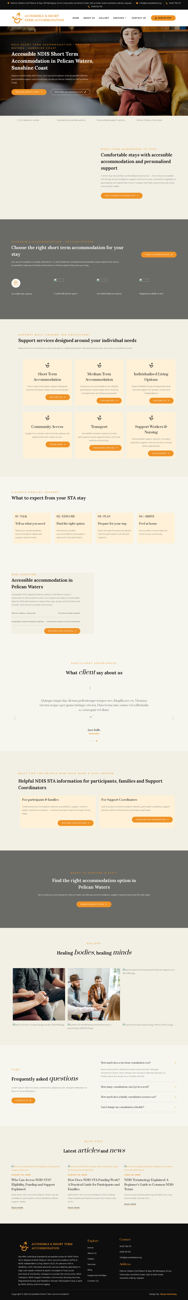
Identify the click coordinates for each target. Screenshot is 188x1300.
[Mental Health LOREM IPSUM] (94, 994)
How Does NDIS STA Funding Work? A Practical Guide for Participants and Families (94, 1184)
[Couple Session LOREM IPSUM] (94, 1026)
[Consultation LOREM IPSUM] (39, 994)
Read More (17, 1208)
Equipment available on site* (151, 293)
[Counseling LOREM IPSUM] (39, 1025)
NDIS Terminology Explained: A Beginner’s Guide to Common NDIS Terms (149, 1184)
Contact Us (139, 18)
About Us (89, 18)
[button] (91, 740)
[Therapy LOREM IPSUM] (149, 971)
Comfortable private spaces (65, 293)
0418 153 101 (96, 6)
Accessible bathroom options (109, 293)
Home (76, 18)
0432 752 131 (175, 3)
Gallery (104, 18)
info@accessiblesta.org (150, 3)
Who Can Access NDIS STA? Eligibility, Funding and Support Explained (33, 1184)
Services (118, 18)
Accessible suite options (21, 294)
